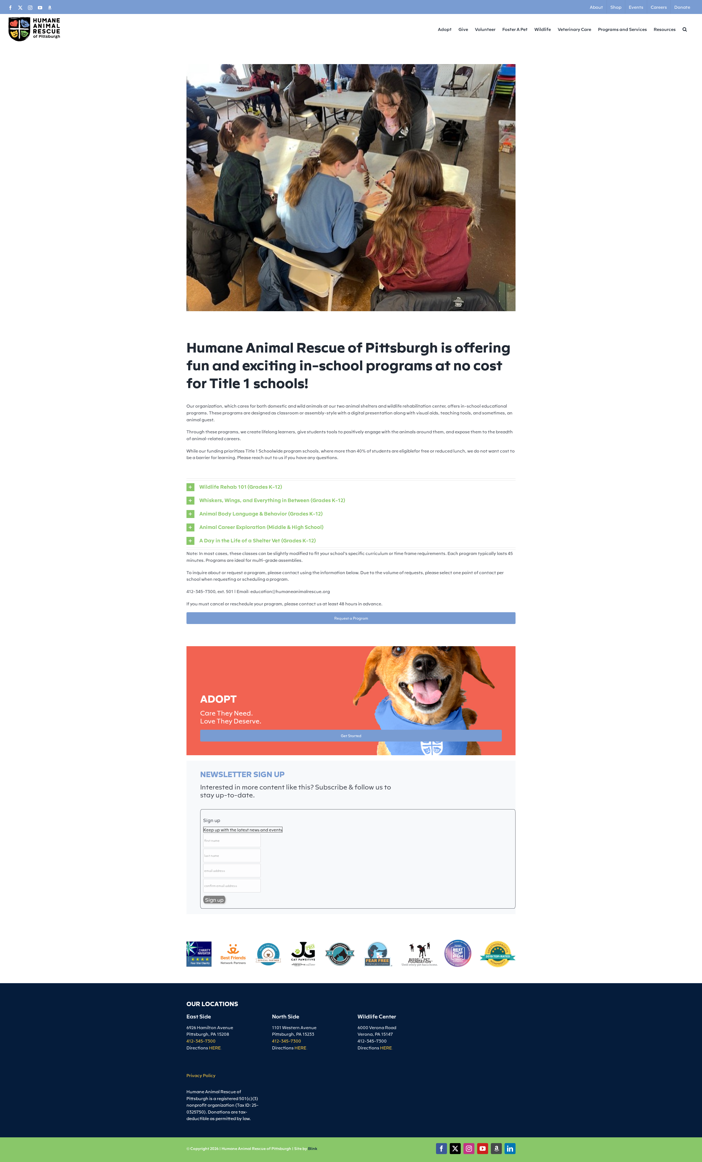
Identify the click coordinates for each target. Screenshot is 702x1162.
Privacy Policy (201, 1075)
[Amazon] (496, 1148)
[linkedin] (510, 1148)
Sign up (211, 820)
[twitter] (455, 1148)
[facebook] (441, 1148)
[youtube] (482, 1148)
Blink (312, 1148)
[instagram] (468, 1148)
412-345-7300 (201, 1040)
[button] (685, 29)
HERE (215, 1047)
